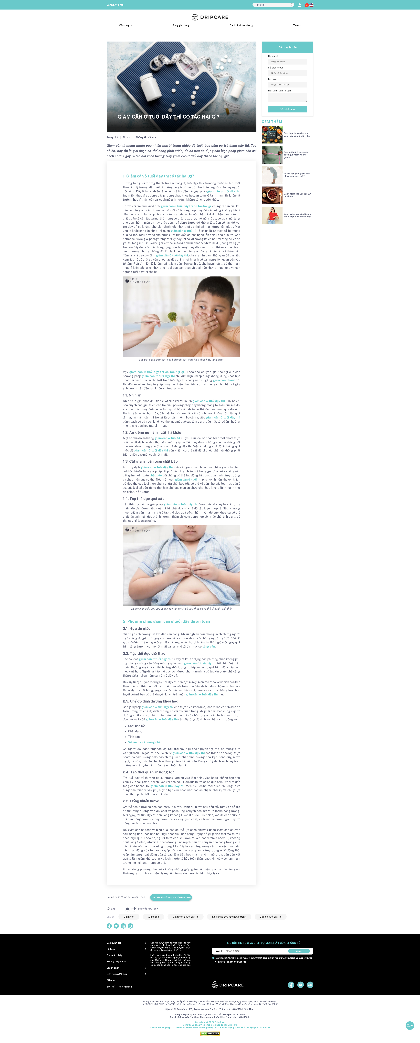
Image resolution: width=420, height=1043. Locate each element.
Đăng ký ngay (287, 109)
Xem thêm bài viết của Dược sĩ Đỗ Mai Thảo (171, 897)
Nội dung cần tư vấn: (279, 90)
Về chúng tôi (125, 25)
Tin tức (297, 25)
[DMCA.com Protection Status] (210, 1033)
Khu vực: (273, 79)
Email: (218, 951)
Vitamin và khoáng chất (145, 742)
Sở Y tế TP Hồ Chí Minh (119, 986)
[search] (292, 5)
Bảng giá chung (181, 25)
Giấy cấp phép (115, 955)
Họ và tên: (274, 56)
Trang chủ (113, 137)
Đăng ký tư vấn (115, 4)
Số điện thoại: (275, 67)
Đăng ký (299, 951)
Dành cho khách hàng (241, 25)
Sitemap (111, 980)
